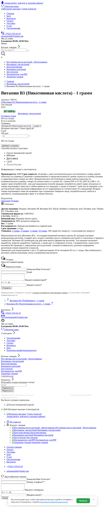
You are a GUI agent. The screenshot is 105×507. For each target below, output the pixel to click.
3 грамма (25, 231)
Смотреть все (7, 376)
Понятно (83, 501)
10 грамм (42, 231)
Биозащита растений (10, 366)
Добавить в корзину (10, 146)
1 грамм (15, 231)
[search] (28, 50)
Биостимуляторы (9, 364)
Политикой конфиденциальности (53, 502)
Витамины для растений (12, 361)
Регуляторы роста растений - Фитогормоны (21, 359)
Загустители (7, 368)
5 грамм (33, 231)
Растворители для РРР (11, 371)
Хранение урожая (9, 373)
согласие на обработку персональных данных (50, 293)
